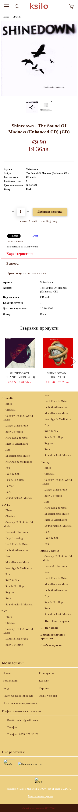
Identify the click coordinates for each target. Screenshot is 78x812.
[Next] (71, 361)
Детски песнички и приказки (53, 636)
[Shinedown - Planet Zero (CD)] (20, 353)
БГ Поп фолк (49, 628)
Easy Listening (14, 431)
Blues (8, 403)
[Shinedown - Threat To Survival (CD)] (58, 353)
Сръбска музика (51, 645)
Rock (8, 492)
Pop (7, 467)
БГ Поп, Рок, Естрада (55, 621)
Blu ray (45, 462)
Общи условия (48, 695)
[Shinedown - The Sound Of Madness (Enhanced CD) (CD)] (39, 95)
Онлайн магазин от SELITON (39, 808)
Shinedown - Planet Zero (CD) (20, 375)
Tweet (34, 235)
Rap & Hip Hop (14, 479)
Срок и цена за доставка (26, 273)
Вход (6, 688)
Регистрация (46, 673)
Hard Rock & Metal (16, 437)
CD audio (17, 17)
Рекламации (10, 680)
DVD (5, 611)
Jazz (7, 449)
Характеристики (20, 254)
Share (15, 236)
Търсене (44, 688)
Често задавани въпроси (18, 695)
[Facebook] (7, 742)
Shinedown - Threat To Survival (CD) (57, 375)
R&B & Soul (12, 473)
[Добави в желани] (71, 201)
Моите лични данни (40, 796)
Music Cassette (50, 550)
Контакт (44, 680)
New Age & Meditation (19, 461)
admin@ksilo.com (27, 720)
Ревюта (12, 263)
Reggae (9, 486)
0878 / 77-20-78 (28, 734)
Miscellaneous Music (17, 455)
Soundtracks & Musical (19, 498)
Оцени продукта (15, 241)
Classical (10, 409)
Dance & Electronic (17, 425)
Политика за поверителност (20, 703)
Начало (6, 17)
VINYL (6, 504)
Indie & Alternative (16, 443)
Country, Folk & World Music (18, 417)
